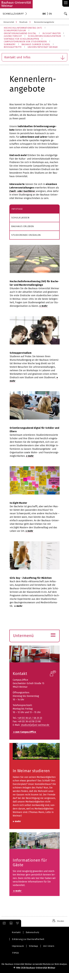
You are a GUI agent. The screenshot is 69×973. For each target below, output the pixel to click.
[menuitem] (44, 14)
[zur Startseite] (16, 4)
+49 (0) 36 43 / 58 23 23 (29, 718)
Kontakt (20, 673)
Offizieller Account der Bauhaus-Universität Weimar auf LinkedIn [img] (10, 923)
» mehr (30, 456)
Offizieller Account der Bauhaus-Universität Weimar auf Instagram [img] (3, 923)
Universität (9, 22)
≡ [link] (65, 3)
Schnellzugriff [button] (13, 13)
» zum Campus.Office (24, 732)
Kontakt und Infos (17, 57)
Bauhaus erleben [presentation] (22, 226)
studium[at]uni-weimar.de (35, 725)
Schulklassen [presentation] (20, 217)
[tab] (34, 208)
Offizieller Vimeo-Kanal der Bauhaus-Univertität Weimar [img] (17, 923)
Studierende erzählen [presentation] (26, 235)
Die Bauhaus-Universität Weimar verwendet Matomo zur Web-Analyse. (34, 964)
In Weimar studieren (31, 771)
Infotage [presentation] (17, 209)
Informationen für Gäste (30, 862)
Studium (23, 22)
